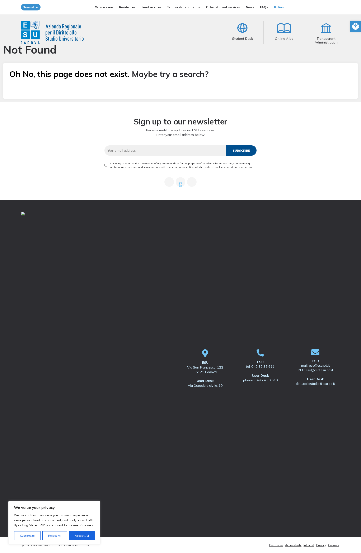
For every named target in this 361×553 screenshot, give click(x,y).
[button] (355, 26)
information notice (183, 167)
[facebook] (169, 182)
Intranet (309, 545)
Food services (151, 7)
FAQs (264, 7)
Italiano (280, 7)
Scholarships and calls (183, 7)
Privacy (321, 545)
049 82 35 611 (263, 366)
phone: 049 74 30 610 (260, 380)
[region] (54, 523)
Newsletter (31, 7)
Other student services (223, 7)
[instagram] (192, 182)
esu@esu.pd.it (319, 365)
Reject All (54, 536)
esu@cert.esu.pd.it (319, 370)
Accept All (82, 536)
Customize (27, 536)
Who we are (104, 7)
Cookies (333, 545)
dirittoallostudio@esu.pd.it (315, 383)
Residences (127, 7)
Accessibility (293, 545)
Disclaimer (276, 545)
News (250, 7)
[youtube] (180, 182)
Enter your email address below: (180, 135)
